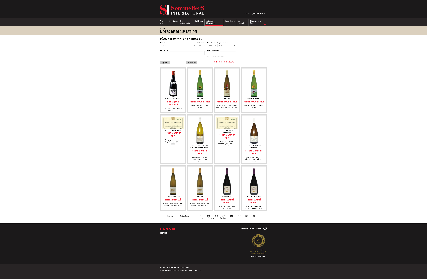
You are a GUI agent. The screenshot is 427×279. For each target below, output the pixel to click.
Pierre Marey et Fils (173, 135)
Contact (163, 233)
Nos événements (185, 22)
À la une (161, 22)
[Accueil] (201, 9)
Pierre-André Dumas (227, 201)
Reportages (173, 21)
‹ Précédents (184, 216)
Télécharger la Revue (255, 22)
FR (246, 13)
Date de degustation (212, 50)
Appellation (164, 43)
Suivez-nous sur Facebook (251, 228)
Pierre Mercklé (173, 199)
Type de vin (211, 43)
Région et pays (222, 43)
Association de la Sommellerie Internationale (258, 243)
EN (249, 13)
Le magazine (242, 22)
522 (262, 216)
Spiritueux (199, 21)
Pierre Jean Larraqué (173, 103)
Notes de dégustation (211, 22)
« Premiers (170, 216)
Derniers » (224, 218)
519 (239, 216)
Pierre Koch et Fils (200, 101)
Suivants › (211, 218)
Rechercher (164, 50)
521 (254, 216)
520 (246, 216)
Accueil (163, 28)
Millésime (200, 43)
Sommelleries (230, 21)
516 (216, 216)
